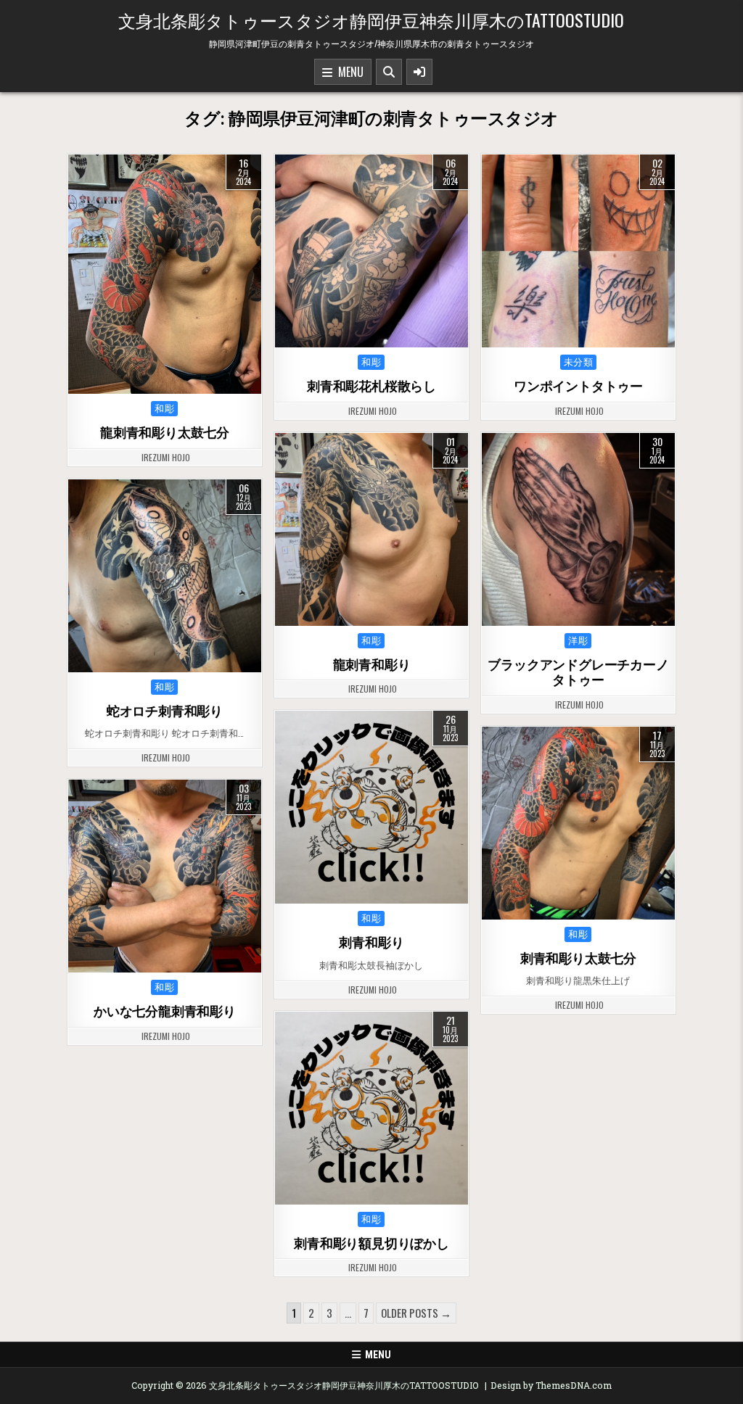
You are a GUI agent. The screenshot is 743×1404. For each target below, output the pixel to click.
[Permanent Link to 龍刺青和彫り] (371, 529)
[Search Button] (389, 72)
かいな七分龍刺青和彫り (165, 1011)
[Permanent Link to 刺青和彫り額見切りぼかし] (371, 1108)
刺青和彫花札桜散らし (371, 386)
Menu (348, 71)
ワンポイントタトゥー (578, 386)
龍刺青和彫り (372, 664)
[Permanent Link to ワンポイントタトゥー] (578, 250)
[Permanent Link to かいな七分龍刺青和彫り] (164, 876)
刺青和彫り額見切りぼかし (371, 1243)
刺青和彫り (371, 942)
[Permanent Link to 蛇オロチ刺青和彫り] (164, 575)
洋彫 (578, 640)
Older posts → (416, 1313)
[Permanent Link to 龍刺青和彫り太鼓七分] (164, 274)
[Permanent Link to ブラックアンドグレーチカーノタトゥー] (578, 529)
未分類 (579, 362)
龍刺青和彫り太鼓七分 (164, 432)
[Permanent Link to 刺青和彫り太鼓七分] (578, 823)
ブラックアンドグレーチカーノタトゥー (578, 672)
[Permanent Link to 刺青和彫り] (371, 807)
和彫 (164, 408)
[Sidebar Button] (419, 72)
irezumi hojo (165, 457)
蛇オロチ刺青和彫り (165, 711)
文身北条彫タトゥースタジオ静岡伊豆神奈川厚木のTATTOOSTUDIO (371, 20)
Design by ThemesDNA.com (551, 1385)
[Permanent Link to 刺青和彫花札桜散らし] (371, 250)
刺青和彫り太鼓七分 (578, 958)
